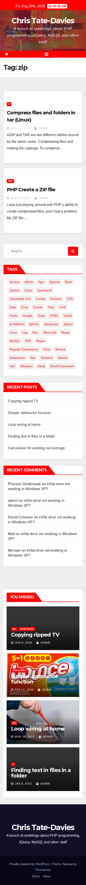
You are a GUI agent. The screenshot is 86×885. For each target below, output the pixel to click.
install (68, 315)
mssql (65, 332)
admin (43, 128)
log (24, 332)
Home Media (27, 629)
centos (14, 290)
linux (13, 332)
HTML (54, 315)
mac (35, 332)
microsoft (49, 332)
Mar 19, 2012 (20, 198)
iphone (34, 324)
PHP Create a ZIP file (31, 190)
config (40, 299)
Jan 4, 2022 (23, 783)
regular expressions (23, 349)
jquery (68, 324)
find (63, 307)
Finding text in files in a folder (31, 436)
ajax (41, 282)
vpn (12, 366)
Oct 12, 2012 (20, 128)
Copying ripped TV (23, 401)
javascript (51, 324)
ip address (16, 324)
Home (36, 876)
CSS (70, 299)
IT (9, 104)
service (60, 349)
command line (20, 299)
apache (54, 282)
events (38, 307)
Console (56, 299)
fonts (13, 315)
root (46, 349)
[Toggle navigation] (46, 54)
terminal (46, 357)
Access (14, 282)
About (46, 876)
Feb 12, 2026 (24, 689)
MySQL (14, 341)
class (28, 290)
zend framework (62, 366)
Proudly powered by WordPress (29, 864)
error (24, 307)
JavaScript (19, 670)
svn (33, 357)
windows (26, 366)
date (12, 307)
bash (68, 282)
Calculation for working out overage (36, 448)
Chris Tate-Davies (43, 20)
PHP (10, 181)
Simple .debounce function (29, 413)
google (27, 315)
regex (40, 341)
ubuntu (63, 357)
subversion (17, 357)
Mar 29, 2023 (25, 736)
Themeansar (42, 869)
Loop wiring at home (24, 424)
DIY (14, 629)
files (51, 307)
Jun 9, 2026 (23, 642)
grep (41, 315)
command (44, 290)
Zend (41, 366)
